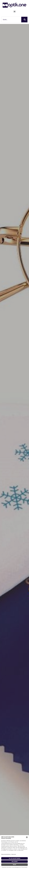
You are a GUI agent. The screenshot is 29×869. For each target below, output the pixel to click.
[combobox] (11, 19)
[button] (14, 11)
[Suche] (24, 19)
